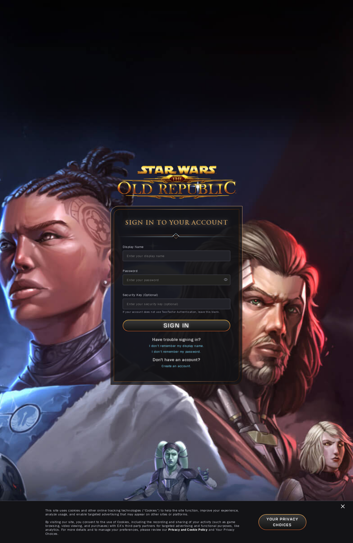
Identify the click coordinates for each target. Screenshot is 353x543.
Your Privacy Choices (282, 522)
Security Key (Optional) (140, 295)
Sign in (176, 325)
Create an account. (176, 366)
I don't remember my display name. (176, 346)
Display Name (133, 247)
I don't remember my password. (176, 351)
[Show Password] (225, 280)
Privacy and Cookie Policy (187, 529)
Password (130, 271)
